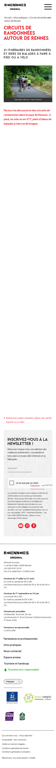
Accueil (7, 17)
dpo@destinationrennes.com (34, 510)
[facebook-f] (33, 525)
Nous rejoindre (26, 735)
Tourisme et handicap (16, 663)
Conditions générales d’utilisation (16, 752)
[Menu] (48, 6)
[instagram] (27, 525)
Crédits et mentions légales (13, 744)
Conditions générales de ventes (15, 748)
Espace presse (12, 657)
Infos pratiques (20, 17)
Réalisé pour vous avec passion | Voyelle (18, 758)
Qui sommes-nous (10, 735)
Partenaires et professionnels (20, 638)
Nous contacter (13, 651)
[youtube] (20, 525)
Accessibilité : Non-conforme (14, 740)
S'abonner (35, 486)
